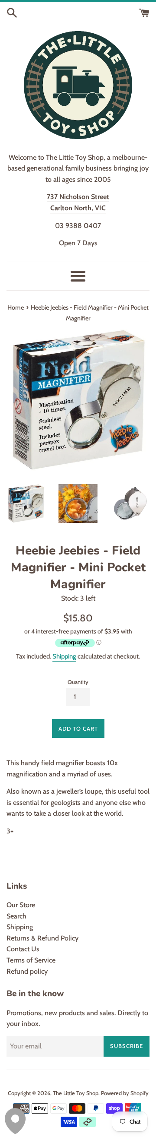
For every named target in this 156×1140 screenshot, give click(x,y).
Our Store (20, 905)
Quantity (78, 682)
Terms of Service (30, 960)
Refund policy (27, 971)
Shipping (64, 656)
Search (16, 916)
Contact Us (22, 949)
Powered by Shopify (125, 1093)
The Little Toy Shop (75, 1093)
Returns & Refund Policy (42, 938)
